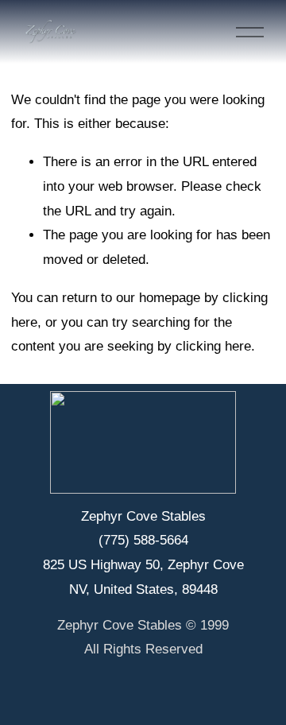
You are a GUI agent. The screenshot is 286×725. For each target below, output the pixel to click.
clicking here (213, 346)
